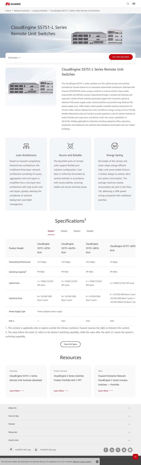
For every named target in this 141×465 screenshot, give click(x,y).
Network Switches (21, 11)
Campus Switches (40, 11)
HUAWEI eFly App (48, 450)
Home (8, 11)
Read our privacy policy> (82, 462)
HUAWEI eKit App (23, 450)
